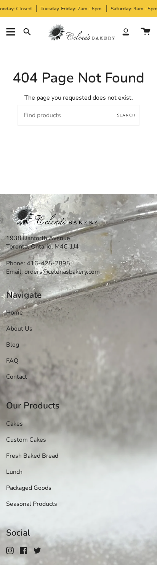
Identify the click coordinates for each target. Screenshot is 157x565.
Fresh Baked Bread (32, 456)
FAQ (12, 361)
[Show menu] (12, 31)
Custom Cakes (26, 440)
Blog (12, 345)
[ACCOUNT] (125, 31)
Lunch (14, 472)
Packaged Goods (28, 488)
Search (126, 115)
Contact (16, 377)
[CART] (145, 31)
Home (14, 312)
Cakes (14, 424)
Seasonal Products (31, 504)
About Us (19, 328)
